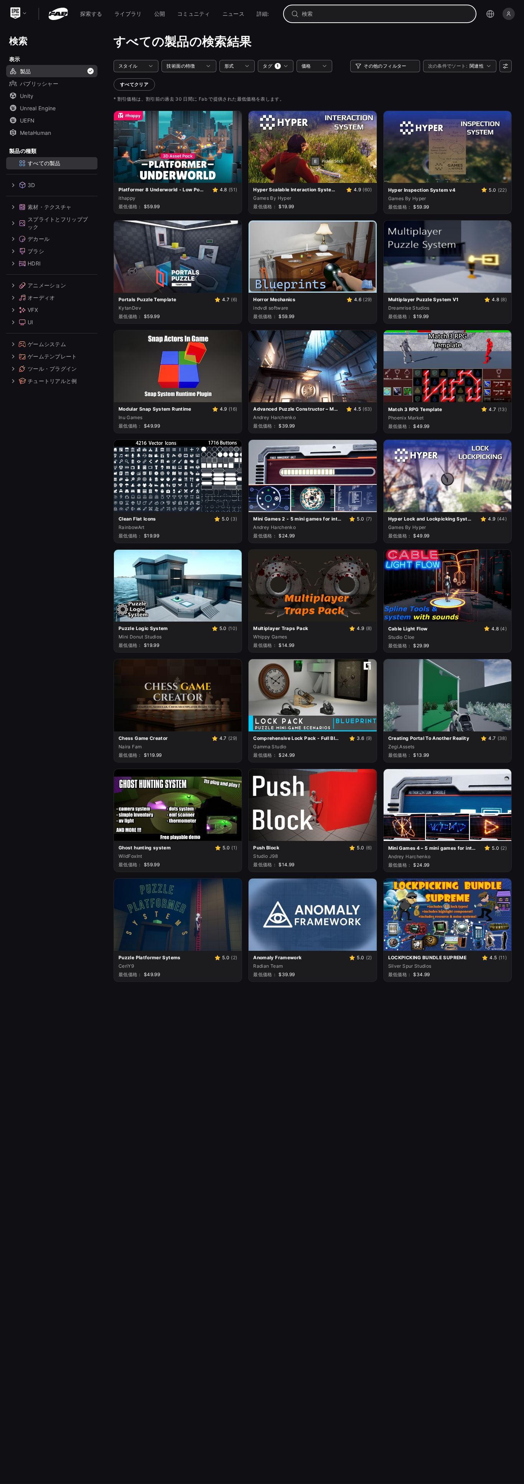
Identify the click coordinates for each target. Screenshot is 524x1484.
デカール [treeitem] (38, 239)
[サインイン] (509, 14)
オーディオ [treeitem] (41, 298)
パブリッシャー (39, 83)
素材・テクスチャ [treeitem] (49, 207)
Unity (26, 96)
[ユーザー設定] (505, 66)
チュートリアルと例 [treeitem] (52, 381)
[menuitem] (91, 14)
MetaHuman (35, 132)
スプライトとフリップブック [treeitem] (58, 223)
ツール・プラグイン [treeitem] (52, 369)
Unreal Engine (38, 108)
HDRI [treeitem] (34, 263)
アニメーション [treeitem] (47, 285)
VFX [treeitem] (33, 310)
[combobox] (385, 14)
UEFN (27, 120)
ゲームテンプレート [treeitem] (52, 356)
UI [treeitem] (30, 322)
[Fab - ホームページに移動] (58, 14)
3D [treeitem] (31, 185)
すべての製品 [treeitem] (44, 163)
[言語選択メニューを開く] (490, 14)
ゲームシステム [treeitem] (47, 344)
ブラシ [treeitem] (36, 251)
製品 (25, 71)
